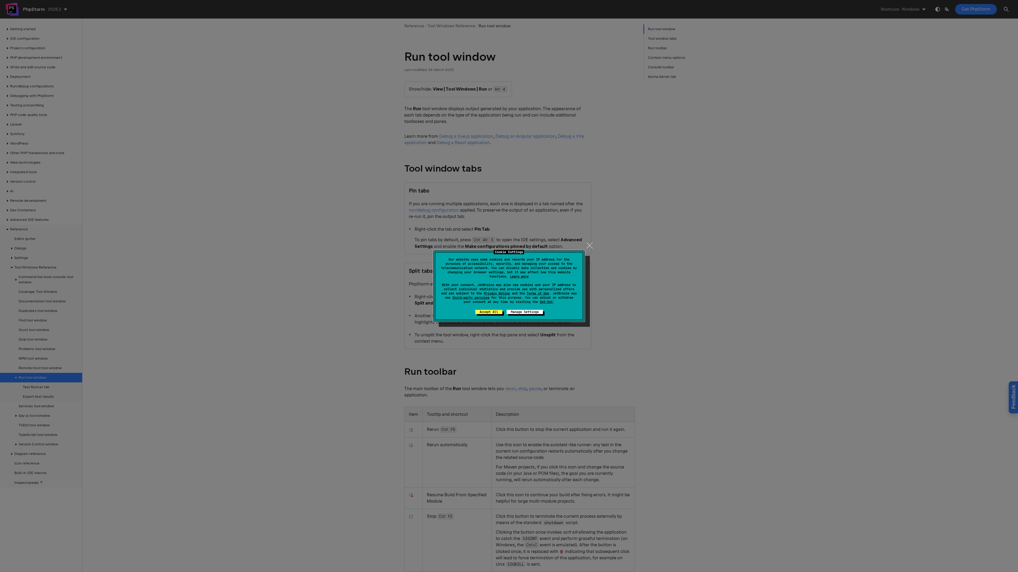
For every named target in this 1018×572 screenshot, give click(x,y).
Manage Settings (525, 312)
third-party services (470, 298)
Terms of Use (538, 293)
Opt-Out (546, 302)
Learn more (519, 276)
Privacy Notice (497, 293)
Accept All (489, 312)
